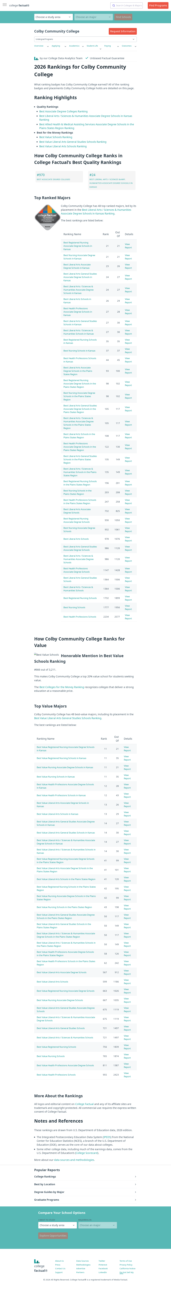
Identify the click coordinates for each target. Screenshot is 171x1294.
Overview (38, 45)
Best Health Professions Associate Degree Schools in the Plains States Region (79, 447)
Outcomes (126, 45)
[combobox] (126, 5)
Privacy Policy (126, 1264)
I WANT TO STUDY (46, 1219)
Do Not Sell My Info (127, 1273)
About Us (59, 1260)
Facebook (103, 1268)
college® (41, 1268)
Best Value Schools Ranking (55, 137)
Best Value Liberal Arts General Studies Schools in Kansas (66, 832)
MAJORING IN (85, 1219)
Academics (74, 45)
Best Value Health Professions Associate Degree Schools (65, 1065)
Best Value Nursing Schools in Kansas (56, 776)
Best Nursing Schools (74, 607)
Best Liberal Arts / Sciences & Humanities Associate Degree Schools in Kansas (78, 290)
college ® (19, 5)
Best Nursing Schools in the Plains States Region (77, 492)
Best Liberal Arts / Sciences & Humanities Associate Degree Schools (78, 559)
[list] (41, 46)
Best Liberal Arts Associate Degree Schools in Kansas (77, 266)
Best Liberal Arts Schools (76, 538)
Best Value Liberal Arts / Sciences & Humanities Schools (65, 1037)
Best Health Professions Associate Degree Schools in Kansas (77, 312)
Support (59, 1272)
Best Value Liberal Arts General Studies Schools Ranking (72, 142)
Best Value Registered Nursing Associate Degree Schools (65, 990)
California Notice (127, 1268)
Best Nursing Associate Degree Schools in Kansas (79, 257)
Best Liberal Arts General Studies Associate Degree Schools (80, 548)
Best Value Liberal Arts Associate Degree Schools (61, 972)
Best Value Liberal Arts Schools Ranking (63, 146)
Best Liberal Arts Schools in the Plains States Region (79, 436)
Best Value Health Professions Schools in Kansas (61, 795)
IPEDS (107, 1137)
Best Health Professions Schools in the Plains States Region (79, 501)
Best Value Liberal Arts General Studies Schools (61, 1028)
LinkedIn (103, 1272)
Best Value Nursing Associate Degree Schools (60, 1000)
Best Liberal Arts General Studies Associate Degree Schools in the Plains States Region (80, 409)
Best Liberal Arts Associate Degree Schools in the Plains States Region (77, 371)
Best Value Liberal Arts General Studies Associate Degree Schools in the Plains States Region (66, 916)
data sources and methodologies (74, 1160)
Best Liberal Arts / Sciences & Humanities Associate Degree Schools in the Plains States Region (78, 423)
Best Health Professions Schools (79, 616)
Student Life (92, 45)
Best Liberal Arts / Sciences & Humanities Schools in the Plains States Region (79, 472)
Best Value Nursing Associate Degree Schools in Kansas (65, 767)
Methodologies (83, 1264)
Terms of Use (126, 1260)
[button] (123, 31)
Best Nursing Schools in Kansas (79, 350)
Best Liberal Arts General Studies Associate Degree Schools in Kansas (80, 277)
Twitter (102, 1260)
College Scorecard (87, 1153)
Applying (56, 45)
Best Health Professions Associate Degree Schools (76, 570)
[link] (41, 46)
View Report (128, 246)
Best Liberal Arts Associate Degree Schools (77, 511)
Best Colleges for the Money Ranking (61, 687)
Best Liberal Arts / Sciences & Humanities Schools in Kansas (78, 332)
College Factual (84, 1104)
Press (57, 1264)
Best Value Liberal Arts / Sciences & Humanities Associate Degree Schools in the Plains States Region (66, 935)
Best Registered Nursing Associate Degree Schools (76, 520)
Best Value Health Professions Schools (56, 1074)
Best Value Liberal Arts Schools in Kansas (57, 813)
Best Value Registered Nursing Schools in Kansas (61, 758)
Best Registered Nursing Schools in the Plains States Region (80, 483)
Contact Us (60, 1268)
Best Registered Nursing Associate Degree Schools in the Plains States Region (79, 383)
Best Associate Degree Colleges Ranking (63, 111)
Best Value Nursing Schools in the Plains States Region (64, 907)
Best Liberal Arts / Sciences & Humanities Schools (78, 589)
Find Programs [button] (158, 5)
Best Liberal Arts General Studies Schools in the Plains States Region (80, 459)
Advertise (80, 1268)
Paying (107, 45)
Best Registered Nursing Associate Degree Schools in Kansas (77, 246)
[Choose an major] (93, 17)
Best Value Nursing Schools (51, 1056)
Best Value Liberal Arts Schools (52, 981)
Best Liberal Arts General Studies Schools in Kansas (80, 323)
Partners (80, 1272)
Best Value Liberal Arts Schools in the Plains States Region (66, 879)
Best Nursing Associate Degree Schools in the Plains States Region (79, 396)
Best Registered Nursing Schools (80, 598)
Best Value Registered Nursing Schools (56, 1046)
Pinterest (103, 1264)
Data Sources (82, 1260)
